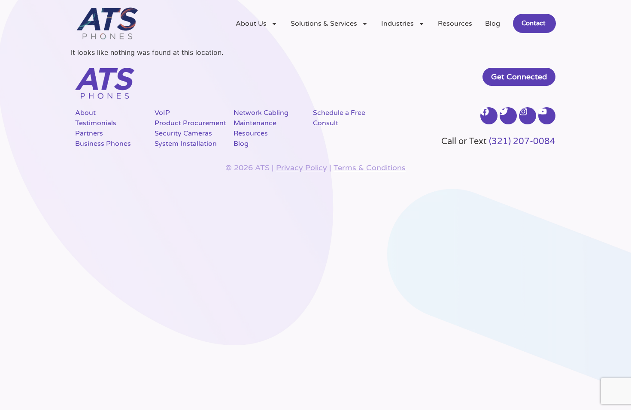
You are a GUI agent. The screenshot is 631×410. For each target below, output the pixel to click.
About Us (251, 23)
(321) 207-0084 (522, 141)
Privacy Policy (301, 167)
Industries (397, 23)
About (85, 113)
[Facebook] (489, 115)
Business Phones (103, 143)
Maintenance (255, 123)
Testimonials (95, 123)
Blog (492, 23)
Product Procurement (190, 123)
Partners (89, 133)
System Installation (186, 143)
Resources (455, 23)
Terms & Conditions (370, 167)
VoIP (162, 113)
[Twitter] (508, 115)
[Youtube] (546, 115)
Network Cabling (261, 113)
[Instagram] (527, 115)
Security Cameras (183, 133)
